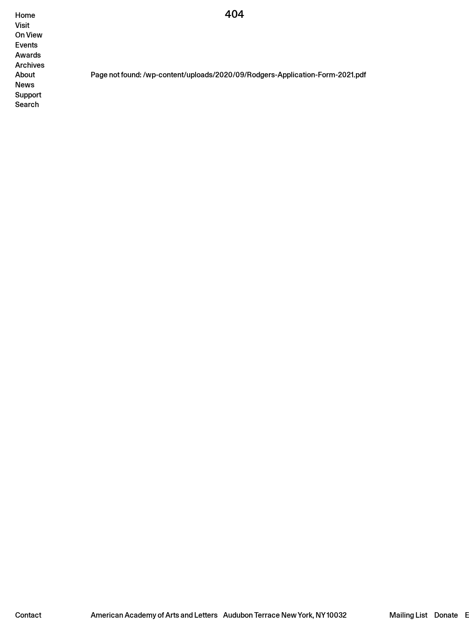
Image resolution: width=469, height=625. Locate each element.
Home (25, 15)
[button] (234, 615)
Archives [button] (29, 65)
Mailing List (408, 615)
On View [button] (29, 35)
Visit (22, 25)
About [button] (25, 74)
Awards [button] (28, 55)
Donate (446, 615)
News (24, 85)
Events (26, 45)
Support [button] (28, 95)
